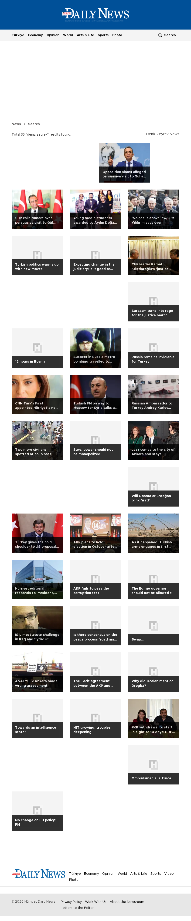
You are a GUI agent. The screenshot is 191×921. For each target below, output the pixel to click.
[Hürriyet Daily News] (95, 14)
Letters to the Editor (77, 908)
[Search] (160, 35)
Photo (117, 35)
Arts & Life (85, 35)
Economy (35, 35)
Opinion (53, 35)
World (68, 35)
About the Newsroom (127, 902)
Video (169, 873)
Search (34, 124)
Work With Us (95, 902)
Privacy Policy (71, 902)
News (16, 124)
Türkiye (18, 35)
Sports (103, 35)
